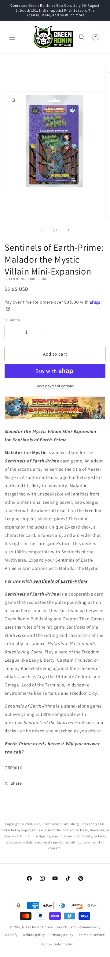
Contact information (57, 944)
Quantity (12, 320)
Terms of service (92, 935)
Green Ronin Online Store (42, 927)
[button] (12, 37)
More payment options (55, 385)
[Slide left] (41, 230)
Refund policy (34, 935)
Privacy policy (62, 935)
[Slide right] (68, 230)
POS (66, 927)
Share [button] (16, 783)
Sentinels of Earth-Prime (60, 581)
